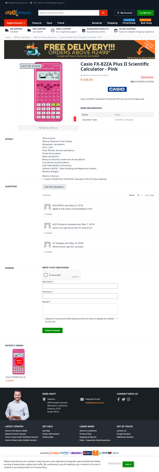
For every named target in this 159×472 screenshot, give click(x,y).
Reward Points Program (15, 434)
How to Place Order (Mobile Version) (21, 440)
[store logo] (18, 12)
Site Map (46, 431)
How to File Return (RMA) (16, 431)
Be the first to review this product (95, 75)
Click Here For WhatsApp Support (49, 2)
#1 (54, 243)
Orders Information (50, 434)
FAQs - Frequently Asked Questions (95, 440)
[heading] (23, 159)
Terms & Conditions (88, 431)
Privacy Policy (86, 434)
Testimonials (47, 437)
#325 (55, 205)
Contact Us (121, 431)
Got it (128, 464)
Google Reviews (123, 434)
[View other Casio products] (117, 89)
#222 (55, 224)
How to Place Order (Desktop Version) (21, 437)
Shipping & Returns (88, 437)
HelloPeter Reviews (125, 437)
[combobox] (72, 12)
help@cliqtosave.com (18, 2)
